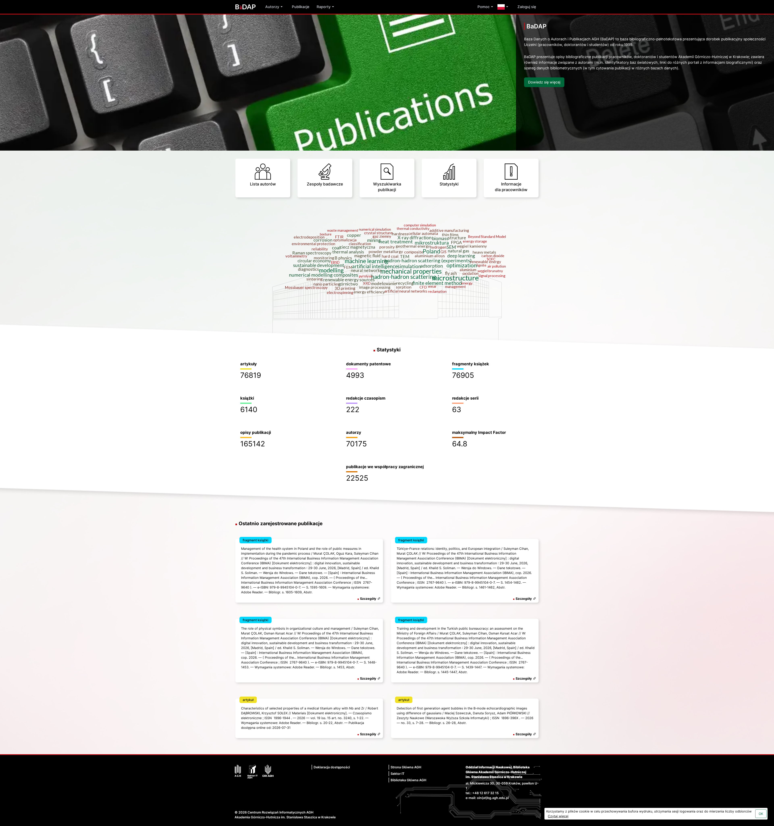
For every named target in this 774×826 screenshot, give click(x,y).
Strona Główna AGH (406, 767)
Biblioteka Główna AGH (408, 780)
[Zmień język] (503, 7)
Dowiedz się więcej (544, 82)
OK (761, 814)
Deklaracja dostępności (332, 767)
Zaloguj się (526, 7)
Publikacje (300, 7)
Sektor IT (398, 774)
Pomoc (484, 7)
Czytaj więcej (558, 816)
